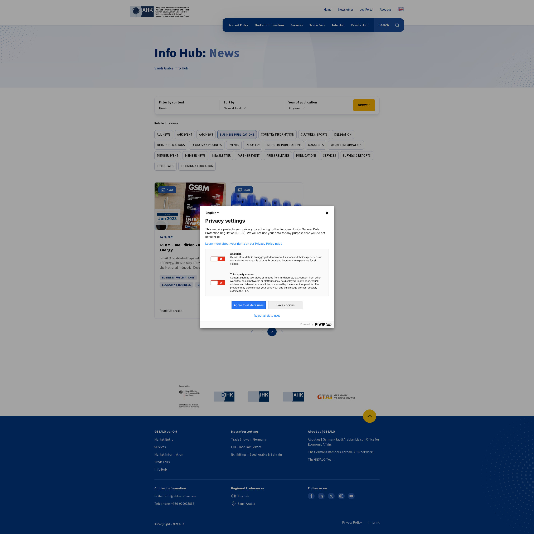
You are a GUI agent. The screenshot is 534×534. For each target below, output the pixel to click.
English (210, 212)
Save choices (285, 305)
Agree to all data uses (248, 305)
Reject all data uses (267, 315)
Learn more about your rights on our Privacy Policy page (243, 243)
